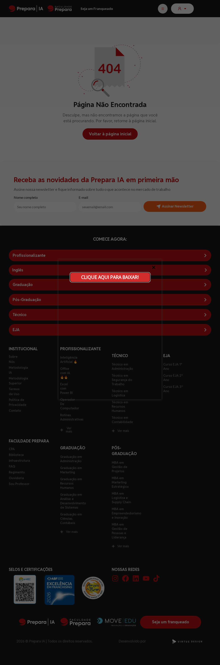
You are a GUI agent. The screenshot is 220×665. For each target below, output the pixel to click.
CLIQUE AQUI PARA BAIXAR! (110, 277)
